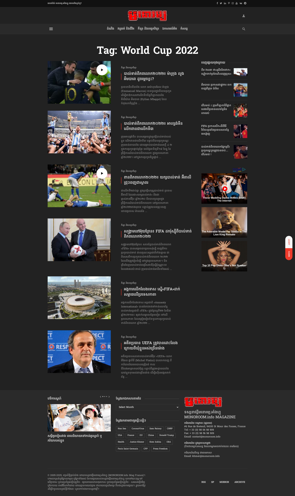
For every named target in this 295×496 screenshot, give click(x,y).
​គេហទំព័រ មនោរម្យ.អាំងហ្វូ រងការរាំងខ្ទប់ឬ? (65, 3)
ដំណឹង (110, 29)
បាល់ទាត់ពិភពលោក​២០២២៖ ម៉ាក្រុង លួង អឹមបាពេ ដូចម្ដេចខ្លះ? (154, 76)
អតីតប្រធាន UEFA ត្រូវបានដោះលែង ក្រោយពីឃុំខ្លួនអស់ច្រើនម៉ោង (151, 346)
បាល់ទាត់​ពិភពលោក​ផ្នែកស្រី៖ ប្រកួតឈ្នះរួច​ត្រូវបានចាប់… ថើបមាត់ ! (215, 150)
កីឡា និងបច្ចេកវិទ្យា (148, 29)
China (151, 435)
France (131, 435)
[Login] (243, 16)
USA (120, 435)
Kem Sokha (155, 442)
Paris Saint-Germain (128, 448)
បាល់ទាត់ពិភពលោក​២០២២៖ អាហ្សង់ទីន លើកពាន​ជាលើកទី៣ (153, 126)
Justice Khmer (137, 442)
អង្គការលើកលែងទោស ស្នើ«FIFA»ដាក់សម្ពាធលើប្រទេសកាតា (152, 292)
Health (121, 442)
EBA (169, 442)
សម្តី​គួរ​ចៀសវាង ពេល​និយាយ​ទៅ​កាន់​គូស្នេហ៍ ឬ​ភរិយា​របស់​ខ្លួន (75, 438)
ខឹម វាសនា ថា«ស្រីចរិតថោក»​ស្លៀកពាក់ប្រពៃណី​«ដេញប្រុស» (216, 72)
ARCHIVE (239, 482)
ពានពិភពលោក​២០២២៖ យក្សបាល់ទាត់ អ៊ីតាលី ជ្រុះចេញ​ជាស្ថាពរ (157, 180)
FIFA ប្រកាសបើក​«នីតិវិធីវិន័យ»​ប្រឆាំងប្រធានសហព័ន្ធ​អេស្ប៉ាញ (215, 130)
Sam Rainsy (155, 428)
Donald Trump (166, 435)
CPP (146, 448)
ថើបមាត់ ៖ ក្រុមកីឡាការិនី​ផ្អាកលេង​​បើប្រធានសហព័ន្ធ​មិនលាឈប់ (216, 109)
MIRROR (224, 482)
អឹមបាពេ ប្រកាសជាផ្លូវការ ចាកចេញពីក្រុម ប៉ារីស (216, 87)
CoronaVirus (138, 428)
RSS (203, 482)
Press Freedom (160, 448)
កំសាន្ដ (184, 29)
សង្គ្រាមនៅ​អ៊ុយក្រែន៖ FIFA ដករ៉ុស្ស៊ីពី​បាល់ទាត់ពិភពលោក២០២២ (158, 234)
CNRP (170, 428)
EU (141, 435)
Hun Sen (122, 428)
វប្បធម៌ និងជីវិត (126, 29)
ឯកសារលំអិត (169, 29)
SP (212, 482)
